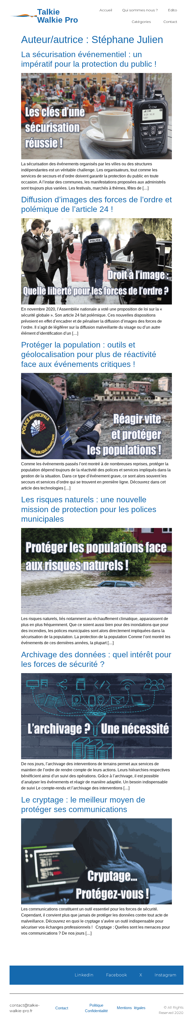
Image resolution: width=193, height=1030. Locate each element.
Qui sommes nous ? (140, 10)
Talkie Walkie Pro (57, 15)
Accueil (106, 10)
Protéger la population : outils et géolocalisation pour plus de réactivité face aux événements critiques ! (88, 354)
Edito (172, 10)
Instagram (165, 975)
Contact (170, 21)
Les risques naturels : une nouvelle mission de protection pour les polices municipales (88, 509)
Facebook (116, 975)
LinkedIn (84, 975)
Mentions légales (131, 1008)
